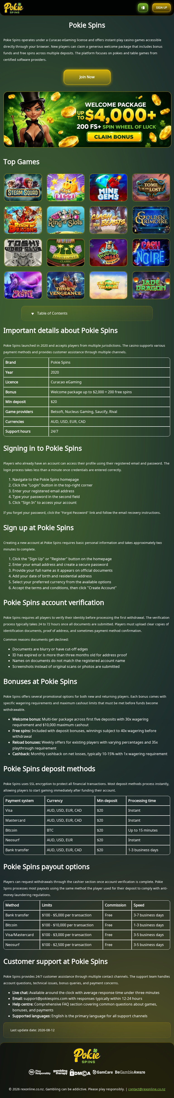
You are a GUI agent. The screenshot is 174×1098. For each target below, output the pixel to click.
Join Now (87, 76)
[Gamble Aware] (130, 1073)
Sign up (161, 7)
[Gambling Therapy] (60, 1073)
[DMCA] (80, 1073)
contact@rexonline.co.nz (146, 1089)
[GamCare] (103, 1073)
